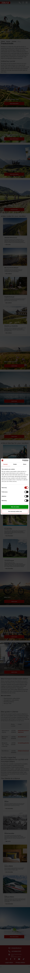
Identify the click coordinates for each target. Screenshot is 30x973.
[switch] (26, 492)
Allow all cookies (15, 506)
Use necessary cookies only (15, 511)
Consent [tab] (5, 464)
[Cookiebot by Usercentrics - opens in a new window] (22, 460)
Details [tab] (15, 464)
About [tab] (24, 464)
